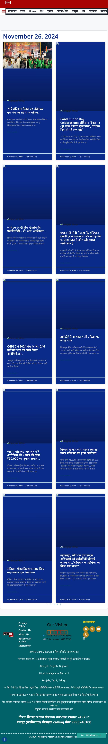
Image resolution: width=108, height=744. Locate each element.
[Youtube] (98, 629)
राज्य (22, 11)
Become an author (24, 640)
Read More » (12, 132)
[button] (4, 12)
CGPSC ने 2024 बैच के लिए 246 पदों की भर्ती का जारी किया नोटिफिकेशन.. (26, 349)
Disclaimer (24, 645)
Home (32, 11)
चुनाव (50, 11)
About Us (23, 634)
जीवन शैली (62, 11)
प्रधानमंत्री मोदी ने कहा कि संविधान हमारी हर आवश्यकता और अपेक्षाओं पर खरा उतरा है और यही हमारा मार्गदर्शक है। (80, 238)
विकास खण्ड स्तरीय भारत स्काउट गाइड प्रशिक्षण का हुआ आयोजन (78, 451)
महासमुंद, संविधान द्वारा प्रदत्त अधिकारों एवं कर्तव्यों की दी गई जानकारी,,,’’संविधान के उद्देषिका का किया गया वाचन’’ (80, 560)
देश (41, 11)
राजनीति (12, 11)
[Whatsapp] (86, 635)
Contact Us (24, 630)
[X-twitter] (92, 629)
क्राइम (75, 11)
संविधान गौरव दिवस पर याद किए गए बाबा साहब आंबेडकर (25, 570)
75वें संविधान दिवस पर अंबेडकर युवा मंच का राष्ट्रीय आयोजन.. (25, 110)
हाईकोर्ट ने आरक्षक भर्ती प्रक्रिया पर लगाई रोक (79, 338)
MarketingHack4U (56, 726)
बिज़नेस (93, 11)
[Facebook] (86, 629)
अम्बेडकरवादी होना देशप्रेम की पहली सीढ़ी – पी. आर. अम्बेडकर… (26, 229)
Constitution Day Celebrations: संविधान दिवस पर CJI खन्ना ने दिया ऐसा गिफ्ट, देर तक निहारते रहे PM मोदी (80, 124)
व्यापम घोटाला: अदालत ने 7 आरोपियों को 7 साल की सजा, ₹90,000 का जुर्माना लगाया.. (24, 454)
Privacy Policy (22, 625)
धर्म (83, 11)
